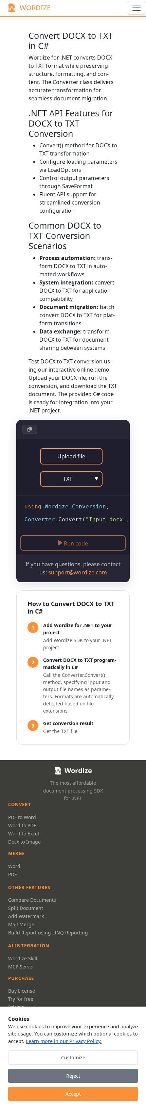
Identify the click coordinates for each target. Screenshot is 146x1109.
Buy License (21, 991)
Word (14, 866)
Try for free (20, 999)
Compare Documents (32, 900)
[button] (29, 429)
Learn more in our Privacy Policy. (64, 1041)
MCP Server (21, 966)
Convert (19, 804)
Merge (16, 853)
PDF (12, 874)
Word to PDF (22, 825)
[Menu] (136, 8)
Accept (73, 1094)
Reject (73, 1076)
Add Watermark (26, 916)
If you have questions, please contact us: (73, 568)
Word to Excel (23, 833)
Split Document (25, 908)
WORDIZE (35, 7)
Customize (73, 1057)
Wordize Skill (22, 958)
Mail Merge (21, 924)
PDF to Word (22, 817)
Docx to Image (24, 841)
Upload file (71, 456)
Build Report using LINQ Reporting (48, 932)
